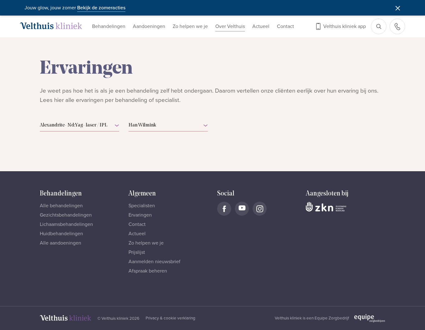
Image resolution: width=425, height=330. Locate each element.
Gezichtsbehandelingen (66, 215)
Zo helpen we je (190, 26)
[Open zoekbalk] (378, 26)
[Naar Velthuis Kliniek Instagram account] (260, 209)
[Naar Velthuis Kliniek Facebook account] (224, 209)
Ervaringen (140, 215)
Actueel (260, 26)
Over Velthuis (230, 26)
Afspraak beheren (147, 271)
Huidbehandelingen (61, 234)
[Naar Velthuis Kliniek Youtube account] (242, 209)
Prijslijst (136, 252)
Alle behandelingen (61, 206)
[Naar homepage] (51, 25)
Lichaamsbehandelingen (66, 224)
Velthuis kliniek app (344, 26)
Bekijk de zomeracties (101, 8)
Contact (285, 26)
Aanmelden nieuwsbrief (154, 262)
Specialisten (141, 206)
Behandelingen (108, 26)
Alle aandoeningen (60, 243)
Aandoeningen (149, 26)
